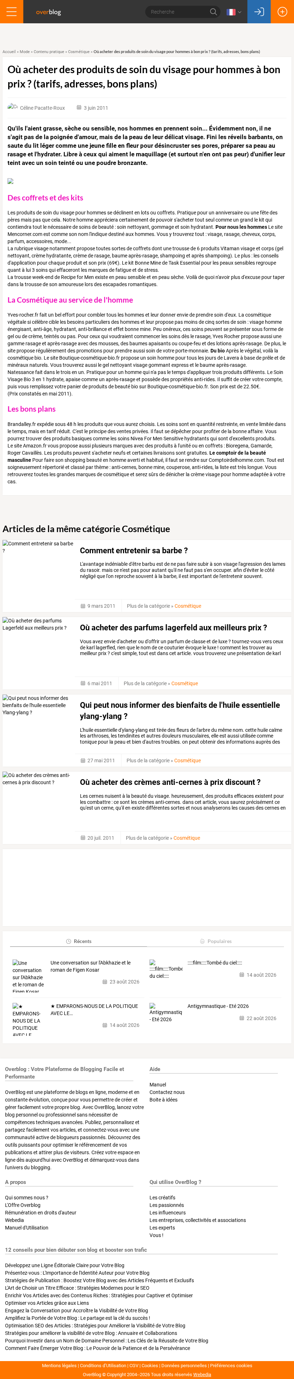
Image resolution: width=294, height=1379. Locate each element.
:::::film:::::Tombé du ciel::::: (215, 963)
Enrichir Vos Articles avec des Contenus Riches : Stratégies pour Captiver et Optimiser (99, 1295)
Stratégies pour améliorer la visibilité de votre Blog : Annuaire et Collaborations (91, 1333)
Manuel (158, 1084)
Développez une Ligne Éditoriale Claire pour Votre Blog (64, 1265)
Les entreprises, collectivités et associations (198, 1220)
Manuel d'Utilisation (26, 1228)
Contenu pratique (49, 51)
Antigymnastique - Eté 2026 (218, 1006)
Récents (82, 941)
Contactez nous (167, 1092)
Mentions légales (59, 1365)
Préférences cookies (231, 1365)
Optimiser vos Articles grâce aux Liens (47, 1303)
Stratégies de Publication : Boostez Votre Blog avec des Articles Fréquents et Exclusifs (99, 1280)
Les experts (162, 1228)
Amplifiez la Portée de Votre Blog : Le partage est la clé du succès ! (77, 1318)
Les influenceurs (168, 1212)
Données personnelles (184, 1365)
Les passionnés (167, 1205)
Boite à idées (163, 1100)
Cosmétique (79, 51)
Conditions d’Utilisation (103, 1365)
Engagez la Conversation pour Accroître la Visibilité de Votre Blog (76, 1310)
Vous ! (156, 1235)
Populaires (220, 941)
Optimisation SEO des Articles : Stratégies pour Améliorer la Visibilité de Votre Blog (95, 1325)
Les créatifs (162, 1197)
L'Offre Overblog (23, 1205)
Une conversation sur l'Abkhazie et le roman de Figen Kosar (91, 966)
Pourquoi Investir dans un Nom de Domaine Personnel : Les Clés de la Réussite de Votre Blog (106, 1341)
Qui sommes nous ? (26, 1197)
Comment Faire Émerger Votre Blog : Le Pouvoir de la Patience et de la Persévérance (97, 1348)
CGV (133, 1365)
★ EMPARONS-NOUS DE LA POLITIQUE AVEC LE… (94, 1009)
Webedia (14, 1220)
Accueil (9, 51)
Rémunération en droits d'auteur (40, 1212)
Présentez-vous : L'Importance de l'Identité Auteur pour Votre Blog (77, 1273)
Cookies (150, 1365)
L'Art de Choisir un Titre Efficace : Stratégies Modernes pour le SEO (77, 1288)
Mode (25, 51)
